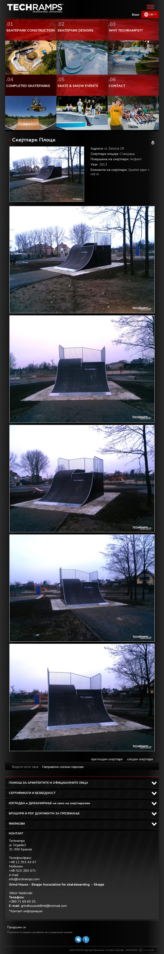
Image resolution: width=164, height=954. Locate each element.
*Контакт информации (25, 911)
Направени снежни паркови (63, 767)
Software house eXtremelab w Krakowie (147, 950)
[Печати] (153, 142)
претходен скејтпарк (107, 759)
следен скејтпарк (140, 759)
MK (151, 15)
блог (136, 15)
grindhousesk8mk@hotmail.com (44, 906)
